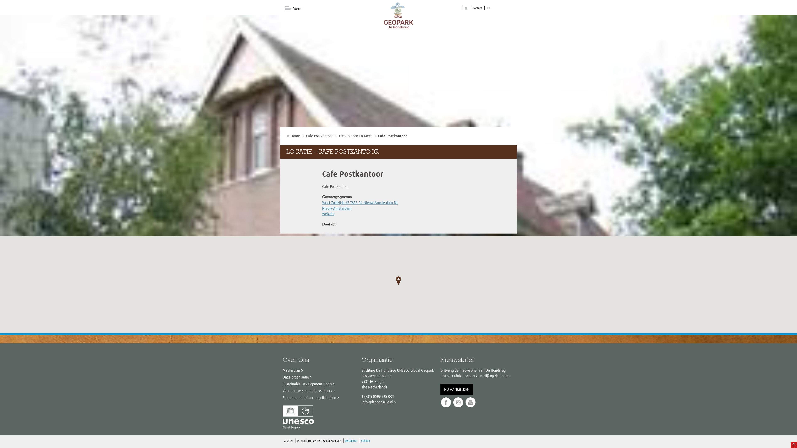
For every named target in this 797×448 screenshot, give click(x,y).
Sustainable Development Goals (307, 384)
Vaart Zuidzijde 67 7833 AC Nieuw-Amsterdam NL (360, 202)
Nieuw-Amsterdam (336, 208)
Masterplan (291, 370)
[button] (398, 280)
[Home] (466, 8)
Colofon (365, 440)
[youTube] (471, 402)
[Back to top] (794, 445)
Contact (477, 8)
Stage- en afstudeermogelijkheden (309, 397)
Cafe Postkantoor (319, 136)
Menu (297, 8)
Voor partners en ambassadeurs (307, 390)
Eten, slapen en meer (355, 136)
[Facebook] (446, 402)
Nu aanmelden (456, 389)
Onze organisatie (296, 377)
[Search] (489, 8)
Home (295, 136)
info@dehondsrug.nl (377, 402)
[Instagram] (458, 402)
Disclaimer (351, 440)
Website (328, 214)
